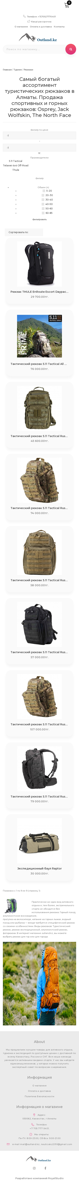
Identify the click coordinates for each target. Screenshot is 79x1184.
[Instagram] (34, 1168)
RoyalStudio (56, 1178)
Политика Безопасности (39, 1096)
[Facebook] (45, 1168)
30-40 (49, 199)
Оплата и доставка (41, 26)
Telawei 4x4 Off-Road (15, 165)
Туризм (18, 69)
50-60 (49, 208)
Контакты (59, 26)
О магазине (21, 26)
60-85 (49, 212)
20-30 (49, 195)
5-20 (49, 190)
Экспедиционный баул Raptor (39, 868)
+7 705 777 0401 (39, 1128)
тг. (39, 153)
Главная (7, 69)
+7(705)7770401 (47, 16)
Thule (15, 169)
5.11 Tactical (15, 161)
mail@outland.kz (30, 1144)
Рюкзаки (28, 69)
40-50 (49, 204)
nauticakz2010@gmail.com (56, 1144)
